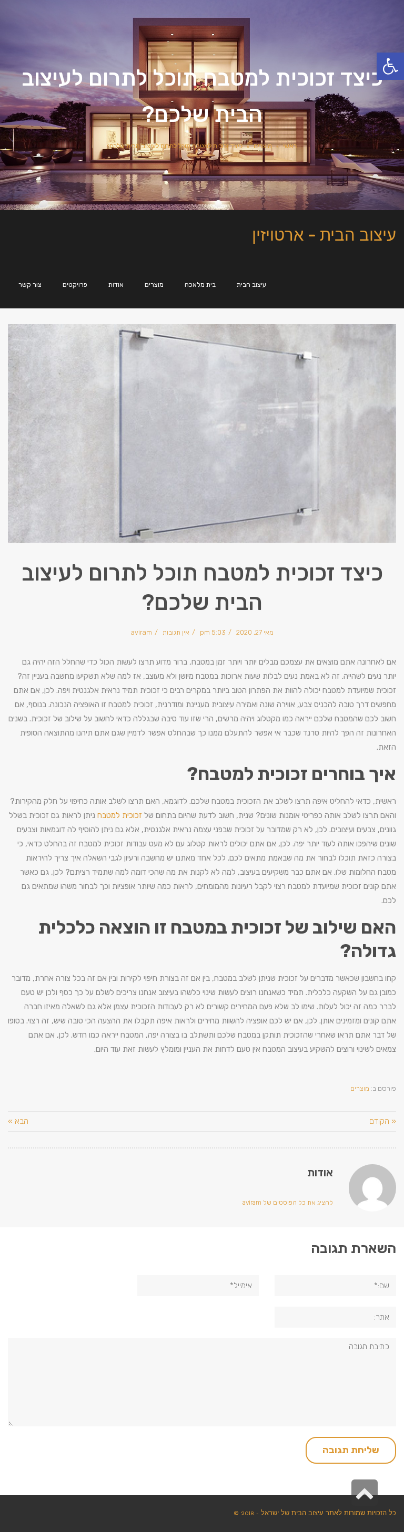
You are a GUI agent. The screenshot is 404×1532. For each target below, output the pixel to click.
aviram (141, 632)
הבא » (18, 1121)
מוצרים (263, 146)
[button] (390, 66)
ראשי (290, 146)
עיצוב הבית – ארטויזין (324, 234)
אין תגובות (176, 632)
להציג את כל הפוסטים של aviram (288, 1202)
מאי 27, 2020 (255, 632)
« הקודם (382, 1121)
